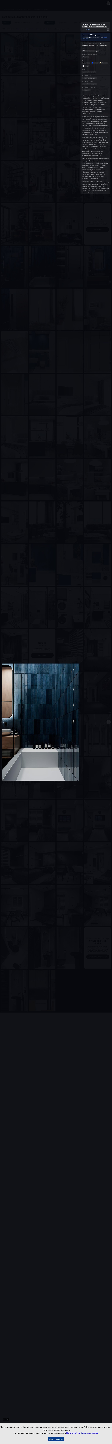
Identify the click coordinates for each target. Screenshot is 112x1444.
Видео (88, 29)
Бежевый (104, 63)
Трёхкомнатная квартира (90, 51)
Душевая (85, 57)
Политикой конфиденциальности (82, 1433)
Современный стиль (89, 72)
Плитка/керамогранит (89, 78)
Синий (95, 63)
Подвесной (86, 90)
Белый (86, 66)
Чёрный (87, 63)
